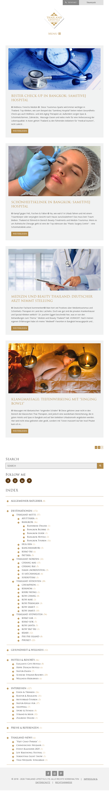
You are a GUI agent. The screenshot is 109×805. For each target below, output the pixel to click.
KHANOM (27, 589)
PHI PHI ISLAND (30, 637)
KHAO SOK (28, 622)
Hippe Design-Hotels (27, 668)
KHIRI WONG (29, 592)
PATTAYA (26, 556)
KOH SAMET (28, 607)
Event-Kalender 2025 (28, 749)
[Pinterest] (60, 773)
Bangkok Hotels (36, 537)
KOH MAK (27, 600)
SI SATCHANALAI (31, 574)
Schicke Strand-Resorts (29, 675)
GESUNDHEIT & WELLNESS (27, 650)
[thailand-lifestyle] (54, 18)
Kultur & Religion (26, 696)
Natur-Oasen (23, 671)
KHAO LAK (27, 618)
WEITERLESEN (20, 131)
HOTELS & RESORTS (23, 660)
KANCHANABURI (31, 548)
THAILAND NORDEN (27, 559)
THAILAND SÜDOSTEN (28, 581)
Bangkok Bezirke (36, 530)
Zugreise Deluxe (25, 718)
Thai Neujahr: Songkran (30, 760)
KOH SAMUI (28, 611)
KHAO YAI (27, 552)
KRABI (25, 633)
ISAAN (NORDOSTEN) (33, 570)
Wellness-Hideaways (27, 679)
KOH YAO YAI (29, 629)
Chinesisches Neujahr (28, 745)
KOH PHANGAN (30, 603)
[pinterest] (29, 480)
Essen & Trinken (25, 692)
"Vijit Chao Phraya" (27, 742)
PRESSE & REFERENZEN (25, 728)
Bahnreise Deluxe (37, 526)
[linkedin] (22, 480)
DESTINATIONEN (21, 511)
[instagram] (15, 480)
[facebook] (8, 480)
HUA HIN (27, 544)
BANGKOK (27, 522)
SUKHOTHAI (28, 578)
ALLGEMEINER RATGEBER (26, 501)
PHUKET (26, 640)
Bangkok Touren (36, 541)
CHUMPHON (29, 585)
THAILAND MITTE (26, 515)
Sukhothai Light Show (29, 756)
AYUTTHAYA (28, 519)
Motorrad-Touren (26, 700)
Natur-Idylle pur (25, 703)
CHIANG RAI (28, 567)
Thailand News (21, 738)
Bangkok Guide (35, 533)
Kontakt (72, 2)
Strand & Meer (24, 714)
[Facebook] (48, 773)
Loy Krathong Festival (29, 753)
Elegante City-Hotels (28, 664)
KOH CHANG (29, 596)
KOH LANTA (28, 626)
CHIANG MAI (29, 563)
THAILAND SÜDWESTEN (29, 615)
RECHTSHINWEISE (63, 782)
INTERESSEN (18, 688)
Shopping (21, 707)
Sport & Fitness (24, 711)
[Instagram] (54, 773)
